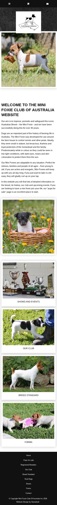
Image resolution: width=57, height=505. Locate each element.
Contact (29, 493)
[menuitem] (28, 455)
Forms (28, 488)
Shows (28, 484)
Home (28, 455)
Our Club (28, 470)
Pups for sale (28, 460)
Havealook (35, 502)
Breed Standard (28, 474)
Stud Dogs (29, 479)
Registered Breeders (28, 465)
